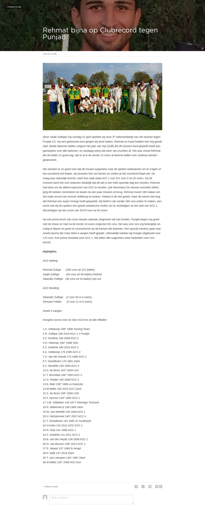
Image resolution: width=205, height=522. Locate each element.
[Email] (156, 486)
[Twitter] (143, 486)
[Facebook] (136, 486)
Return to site (14, 7)
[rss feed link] (160, 486)
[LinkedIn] (149, 486)
